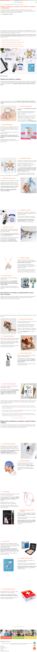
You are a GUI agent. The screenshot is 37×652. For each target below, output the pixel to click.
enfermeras (20, 270)
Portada (1, 4)
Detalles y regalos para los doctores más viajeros (12, 44)
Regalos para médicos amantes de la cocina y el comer (13, 41)
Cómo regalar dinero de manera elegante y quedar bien (13, 46)
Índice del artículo (4, 76)
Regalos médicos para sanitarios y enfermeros (11, 39)
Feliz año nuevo (19, 415)
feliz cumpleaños (12, 591)
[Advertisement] (18, 22)
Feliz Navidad (12, 415)
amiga (23, 260)
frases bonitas (19, 406)
